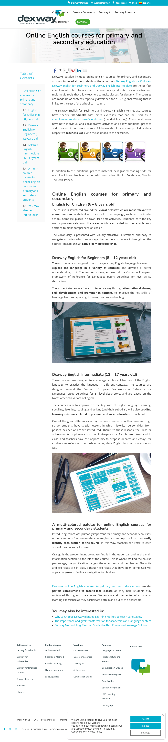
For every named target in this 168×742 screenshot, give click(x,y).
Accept (145, 718)
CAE (36, 719)
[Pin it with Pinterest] (73, 70)
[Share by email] (85, 70)
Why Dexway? (60, 22)
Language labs (52, 676)
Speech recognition (111, 687)
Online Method (52, 650)
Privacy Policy (48, 719)
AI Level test (79, 669)
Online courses (81, 650)
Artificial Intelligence (111, 674)
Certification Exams (83, 676)
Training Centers (25, 678)
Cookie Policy (78, 731)
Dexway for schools (26, 650)
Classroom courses (83, 656)
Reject (145, 725)
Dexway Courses (82, 12)
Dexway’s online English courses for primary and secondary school (96, 586)
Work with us (23, 719)
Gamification (108, 681)
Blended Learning (84, 49)
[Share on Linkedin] (79, 70)
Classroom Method (54, 656)
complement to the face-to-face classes (77, 119)
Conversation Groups (112, 667)
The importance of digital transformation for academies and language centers (103, 621)
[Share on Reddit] (67, 70)
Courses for (59, 12)
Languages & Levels (111, 650)
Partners (21, 685)
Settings (145, 732)
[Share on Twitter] (60, 70)
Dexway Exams (124, 12)
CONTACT (83, 21)
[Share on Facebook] (54, 70)
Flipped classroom (54, 669)
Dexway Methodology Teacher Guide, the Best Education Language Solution (101, 625)
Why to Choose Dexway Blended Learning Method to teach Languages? (98, 616)
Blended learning (53, 663)
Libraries (21, 692)
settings (110, 728)
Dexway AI (105, 12)
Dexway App (108, 705)
